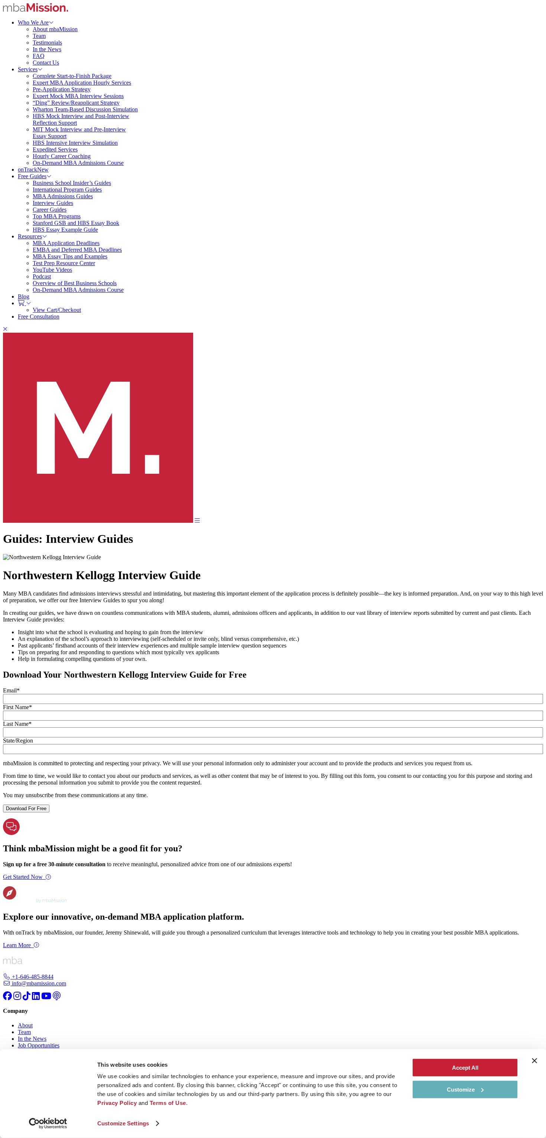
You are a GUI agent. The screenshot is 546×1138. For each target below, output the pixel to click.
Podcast (42, 276)
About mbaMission (55, 29)
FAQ (39, 56)
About (25, 1025)
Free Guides (32, 176)
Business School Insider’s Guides (72, 183)
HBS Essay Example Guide (65, 229)
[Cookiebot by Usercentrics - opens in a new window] (48, 1123)
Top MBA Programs (57, 216)
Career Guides (49, 209)
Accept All (465, 1067)
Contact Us (46, 62)
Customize (461, 1089)
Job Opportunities (38, 1045)
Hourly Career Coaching (62, 156)
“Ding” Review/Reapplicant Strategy (76, 103)
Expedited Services (55, 149)
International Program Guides (67, 189)
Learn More (17, 945)
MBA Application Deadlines (66, 243)
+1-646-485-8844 (31, 977)
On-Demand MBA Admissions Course (78, 163)
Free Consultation (38, 316)
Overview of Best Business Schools (75, 283)
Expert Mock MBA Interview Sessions (78, 96)
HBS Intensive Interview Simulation (75, 143)
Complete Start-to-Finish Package (72, 76)
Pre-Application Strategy (62, 89)
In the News (47, 49)
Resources (30, 236)
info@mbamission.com (38, 983)
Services (28, 69)
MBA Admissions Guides (63, 196)
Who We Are (33, 22)
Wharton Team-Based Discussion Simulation (85, 109)
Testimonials (47, 42)
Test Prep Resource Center (64, 263)
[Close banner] (534, 1060)
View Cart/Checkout (57, 310)
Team (39, 36)
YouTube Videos (52, 270)
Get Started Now (23, 877)
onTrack (33, 169)
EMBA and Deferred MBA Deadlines (77, 250)
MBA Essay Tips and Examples (70, 256)
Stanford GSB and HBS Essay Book (76, 223)
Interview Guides (53, 203)
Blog (23, 296)
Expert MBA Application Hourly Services (82, 82)
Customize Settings (123, 1123)
